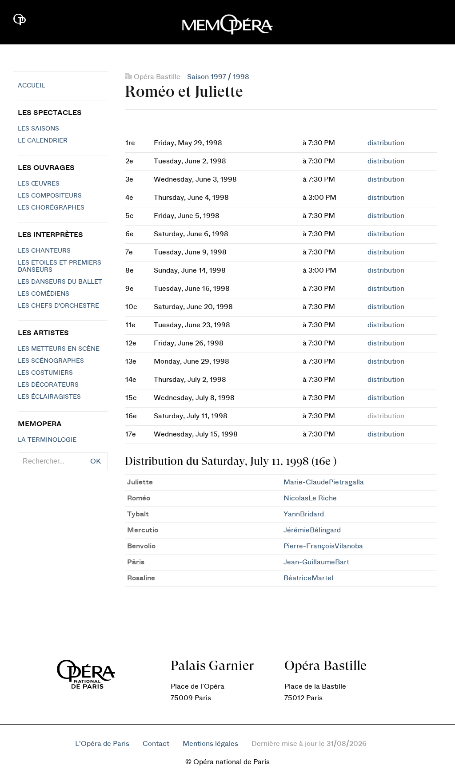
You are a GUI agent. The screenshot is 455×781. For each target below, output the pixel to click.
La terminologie (47, 440)
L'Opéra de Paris (102, 743)
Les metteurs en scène (59, 349)
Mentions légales (210, 743)
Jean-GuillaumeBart (316, 562)
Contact (156, 743)
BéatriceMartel (308, 578)
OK (95, 461)
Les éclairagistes (49, 397)
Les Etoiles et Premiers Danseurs (59, 266)
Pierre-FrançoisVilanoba (323, 546)
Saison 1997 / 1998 (218, 76)
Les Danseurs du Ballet (60, 282)
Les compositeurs (50, 196)
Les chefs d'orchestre (58, 306)
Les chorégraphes (51, 208)
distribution (385, 143)
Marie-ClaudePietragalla (323, 482)
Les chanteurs (44, 251)
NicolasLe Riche (310, 498)
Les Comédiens (43, 294)
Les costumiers (45, 373)
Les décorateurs (48, 385)
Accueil (31, 86)
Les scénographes (51, 361)
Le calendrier (43, 141)
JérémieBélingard (312, 530)
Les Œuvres (39, 184)
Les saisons (38, 129)
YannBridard (303, 514)
